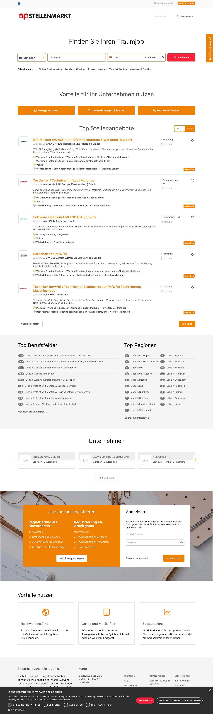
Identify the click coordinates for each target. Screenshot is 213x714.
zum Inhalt (180, 685)
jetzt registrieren (72, 558)
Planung (92, 69)
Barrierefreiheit (182, 675)
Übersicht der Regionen (137, 417)
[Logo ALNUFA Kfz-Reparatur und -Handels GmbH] (24, 142)
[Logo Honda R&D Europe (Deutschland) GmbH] (24, 182)
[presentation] (195, 459)
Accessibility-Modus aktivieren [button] (159, 682)
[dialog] (106, 700)
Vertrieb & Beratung (118, 69)
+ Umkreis (150, 57)
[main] (106, 341)
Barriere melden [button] (157, 675)
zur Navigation (182, 680)
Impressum (129, 675)
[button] (162, 57)
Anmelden (186, 16)
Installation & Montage (75, 69)
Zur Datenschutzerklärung (58, 699)
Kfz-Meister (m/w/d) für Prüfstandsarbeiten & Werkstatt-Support (82, 140)
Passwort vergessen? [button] (137, 558)
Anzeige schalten (186, 3)
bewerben (189, 169)
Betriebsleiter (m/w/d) (50, 254)
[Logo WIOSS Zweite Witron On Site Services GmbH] (24, 256)
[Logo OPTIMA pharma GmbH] (24, 219)
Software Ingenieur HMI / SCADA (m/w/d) (64, 217)
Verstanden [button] (145, 700)
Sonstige (102, 69)
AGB (126, 680)
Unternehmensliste (163, 3)
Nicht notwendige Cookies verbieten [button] (180, 700)
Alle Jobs (37, 143)
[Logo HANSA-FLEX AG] (24, 288)
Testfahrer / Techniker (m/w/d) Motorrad (64, 180)
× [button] (209, 690)
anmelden (174, 558)
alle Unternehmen (106, 478)
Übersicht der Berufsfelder (31, 411)
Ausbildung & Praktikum (141, 69)
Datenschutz (130, 685)
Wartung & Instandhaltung (50, 69)
